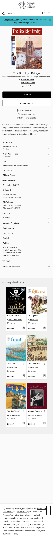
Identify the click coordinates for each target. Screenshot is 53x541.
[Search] (3, 13)
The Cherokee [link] (34, 364)
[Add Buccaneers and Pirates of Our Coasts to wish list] (23, 328)
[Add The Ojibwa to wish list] (44, 328)
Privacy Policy (22, 512)
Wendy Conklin (14, 415)
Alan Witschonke (28, 83)
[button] (26, 95)
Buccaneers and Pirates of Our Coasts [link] (14, 316)
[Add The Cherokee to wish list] (44, 375)
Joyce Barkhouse (36, 415)
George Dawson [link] (35, 411)
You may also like (12, 282)
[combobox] (21, 14)
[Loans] (44, 14)
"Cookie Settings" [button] (37, 524)
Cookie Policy (12, 534)
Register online (11, 19)
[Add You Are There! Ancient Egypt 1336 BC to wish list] (23, 423)
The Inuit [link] (11, 364)
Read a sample (26, 103)
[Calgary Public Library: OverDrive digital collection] (26, 5)
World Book (34, 320)
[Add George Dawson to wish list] (44, 423)
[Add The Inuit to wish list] (23, 375)
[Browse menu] (49, 13)
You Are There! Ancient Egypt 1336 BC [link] (14, 411)
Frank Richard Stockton (16, 320)
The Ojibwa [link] (33, 316)
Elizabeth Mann (27, 80)
